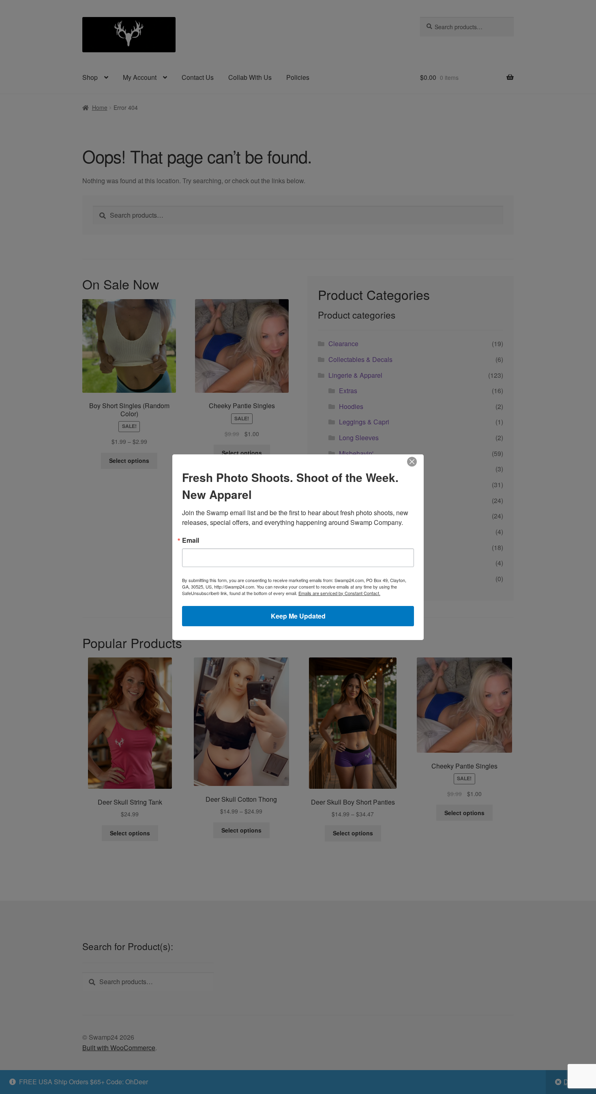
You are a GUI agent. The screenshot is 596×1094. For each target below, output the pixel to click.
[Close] (412, 462)
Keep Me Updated (298, 616)
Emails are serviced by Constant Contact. (339, 593)
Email (190, 540)
